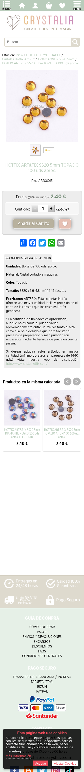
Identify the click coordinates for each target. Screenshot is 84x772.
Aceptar (40, 763)
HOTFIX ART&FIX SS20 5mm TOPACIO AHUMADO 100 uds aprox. (62, 433)
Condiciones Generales (42, 656)
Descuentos (42, 646)
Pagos (42, 632)
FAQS (42, 651)
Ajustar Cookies (65, 763)
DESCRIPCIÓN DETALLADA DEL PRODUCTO (28, 258)
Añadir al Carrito (33, 223)
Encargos (42, 641)
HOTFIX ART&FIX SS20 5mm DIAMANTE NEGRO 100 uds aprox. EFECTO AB (22, 433)
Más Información (18, 756)
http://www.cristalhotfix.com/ (27, 363)
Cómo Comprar (42, 627)
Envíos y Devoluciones (42, 636)
